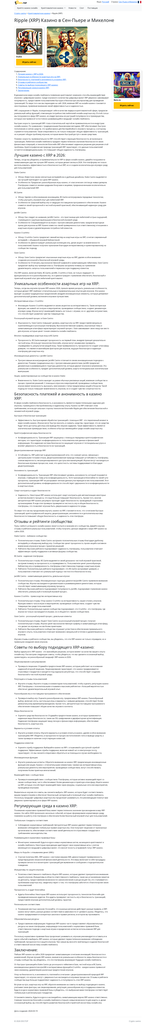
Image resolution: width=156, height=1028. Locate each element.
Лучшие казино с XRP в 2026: (30, 74)
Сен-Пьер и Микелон (128, 2)
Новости (72, 8)
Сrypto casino (20, 13)
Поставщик (92, 8)
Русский (105, 2)
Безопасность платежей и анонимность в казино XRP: (42, 79)
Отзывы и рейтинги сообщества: (32, 82)
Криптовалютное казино (52, 8)
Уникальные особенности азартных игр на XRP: (39, 77)
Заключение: (23, 90)
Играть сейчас (29, 62)
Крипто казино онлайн (27, 8)
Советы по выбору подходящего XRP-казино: (38, 85)
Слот (82, 8)
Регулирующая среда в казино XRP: (33, 87)
